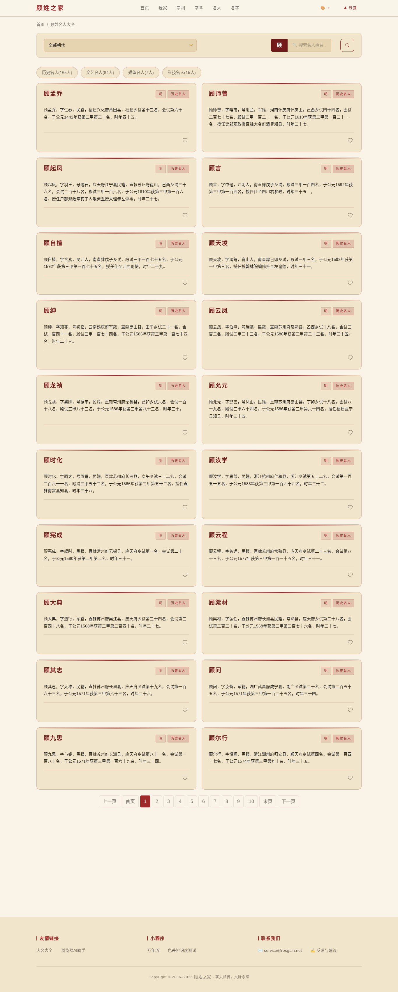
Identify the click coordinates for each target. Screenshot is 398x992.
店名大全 (44, 950)
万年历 (153, 950)
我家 (163, 8)
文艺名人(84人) (100, 72)
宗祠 (180, 7)
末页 (267, 801)
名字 (234, 7)
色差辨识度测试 (182, 950)
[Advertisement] (199, 876)
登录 (353, 8)
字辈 (198, 7)
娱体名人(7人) (141, 72)
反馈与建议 (323, 950)
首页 (144, 8)
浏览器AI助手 (73, 950)
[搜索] (347, 45)
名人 (216, 7)
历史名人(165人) (57, 72)
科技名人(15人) (182, 72)
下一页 (288, 801)
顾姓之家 (50, 8)
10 (251, 801)
